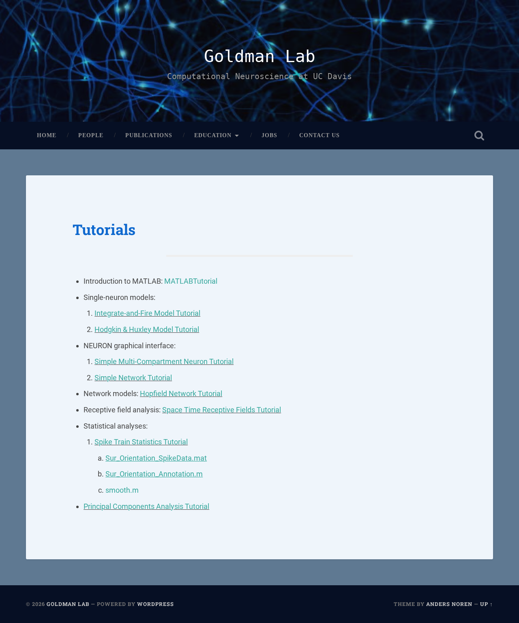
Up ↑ (486, 604)
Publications (148, 135)
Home (46, 135)
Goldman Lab (259, 56)
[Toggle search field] (479, 135)
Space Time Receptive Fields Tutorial (221, 409)
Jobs (269, 135)
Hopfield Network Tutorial (181, 393)
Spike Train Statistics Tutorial (141, 442)
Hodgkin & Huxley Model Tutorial (146, 329)
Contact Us (319, 135)
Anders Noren (449, 604)
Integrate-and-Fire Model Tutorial (147, 313)
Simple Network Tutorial (133, 377)
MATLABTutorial (190, 281)
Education (213, 135)
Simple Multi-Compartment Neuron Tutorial (164, 361)
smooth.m (122, 490)
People (90, 135)
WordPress (155, 604)
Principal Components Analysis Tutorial (146, 506)
